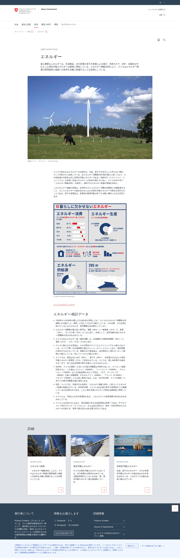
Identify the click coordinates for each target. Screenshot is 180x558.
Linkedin (75, 525)
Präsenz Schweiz (101, 520)
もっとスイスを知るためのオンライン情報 (107, 534)
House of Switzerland (103, 527)
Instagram (61, 525)
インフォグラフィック (63, 304)
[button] (16, 24)
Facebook (61, 520)
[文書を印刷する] (158, 39)
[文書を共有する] (164, 39)
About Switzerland (49, 9)
